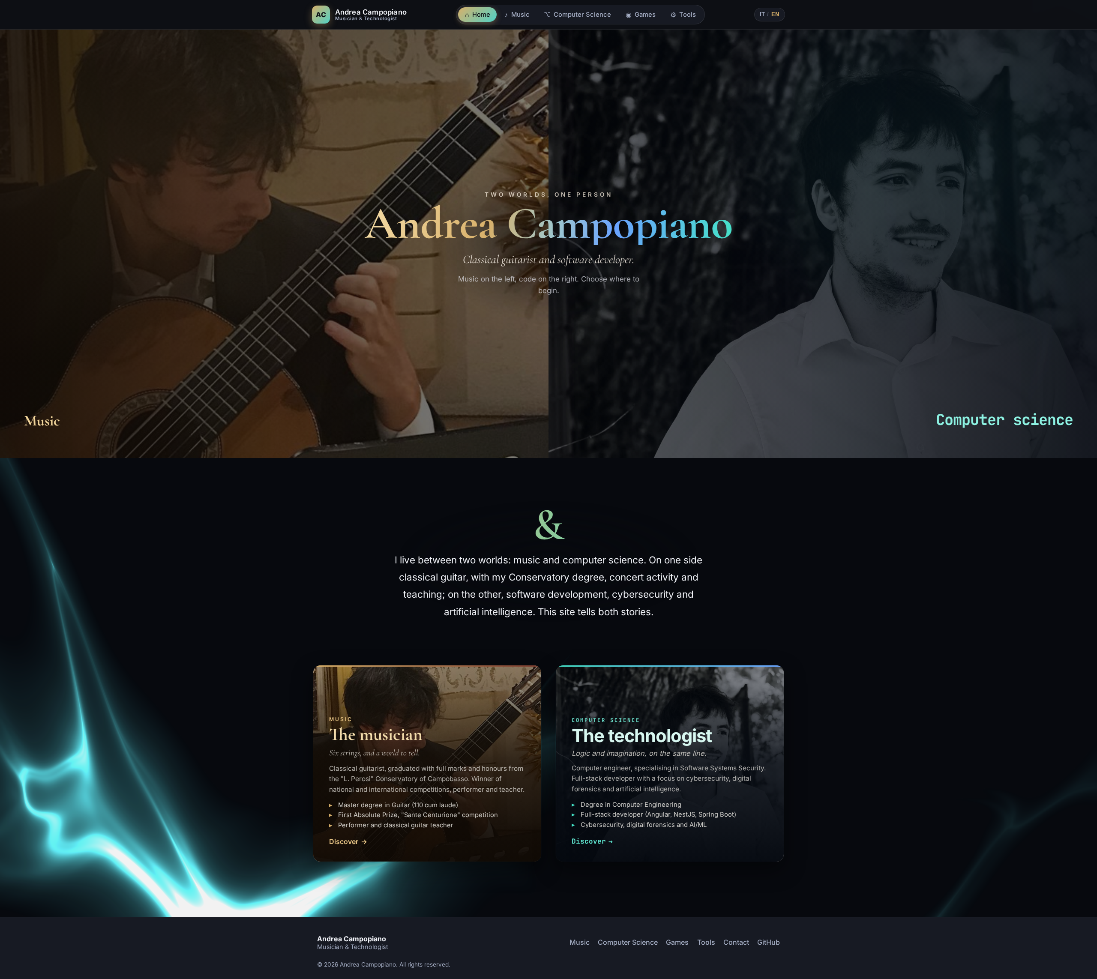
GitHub (768, 942)
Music (579, 942)
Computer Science (628, 942)
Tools (706, 942)
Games (677, 942)
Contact (736, 942)
